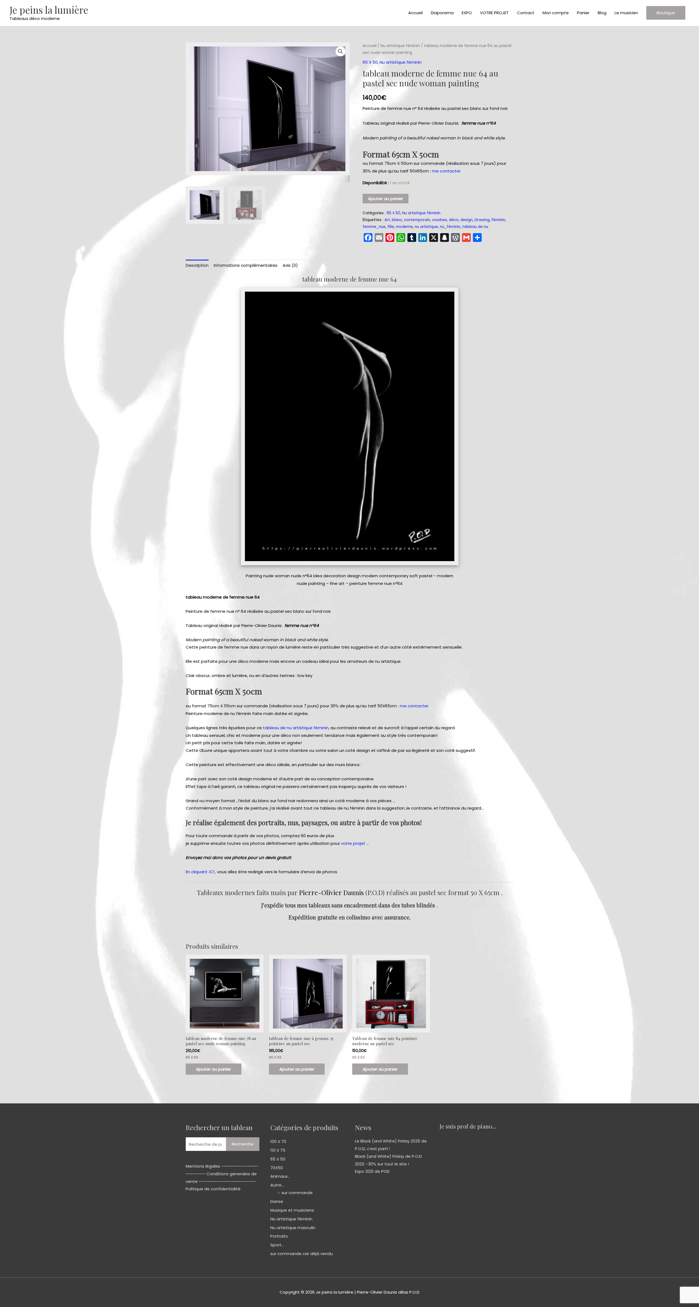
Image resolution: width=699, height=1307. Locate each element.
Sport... (277, 1245)
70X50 (276, 1168)
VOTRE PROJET (494, 13)
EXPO (467, 13)
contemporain (417, 219)
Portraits (279, 1236)
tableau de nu (475, 226)
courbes (439, 219)
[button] (665, 13)
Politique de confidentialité (213, 1189)
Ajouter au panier (385, 198)
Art (387, 219)
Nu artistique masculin (292, 1227)
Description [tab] (197, 265)
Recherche (243, 1144)
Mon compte (556, 13)
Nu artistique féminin (400, 45)
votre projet (353, 843)
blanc (397, 219)
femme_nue (374, 226)
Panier (583, 13)
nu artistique (426, 226)
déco (453, 219)
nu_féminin (450, 226)
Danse (276, 1201)
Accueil (415, 13)
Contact (525, 13)
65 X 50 (370, 62)
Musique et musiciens (292, 1210)
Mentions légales (203, 1166)
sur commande (297, 1192)
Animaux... (280, 1176)
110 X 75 (277, 1150)
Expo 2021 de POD (372, 1171)
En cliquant (200, 872)
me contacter (446, 171)
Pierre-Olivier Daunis (331, 892)
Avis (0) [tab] (290, 265)
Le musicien (626, 13)
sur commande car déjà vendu (301, 1253)
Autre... (277, 1185)
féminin (498, 219)
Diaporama (442, 13)
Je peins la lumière (49, 9)
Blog (602, 13)
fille (390, 226)
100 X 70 (278, 1141)
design (466, 219)
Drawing (482, 219)
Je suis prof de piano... (468, 1126)
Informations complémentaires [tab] (245, 265)
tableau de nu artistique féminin (295, 728)
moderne (404, 226)
